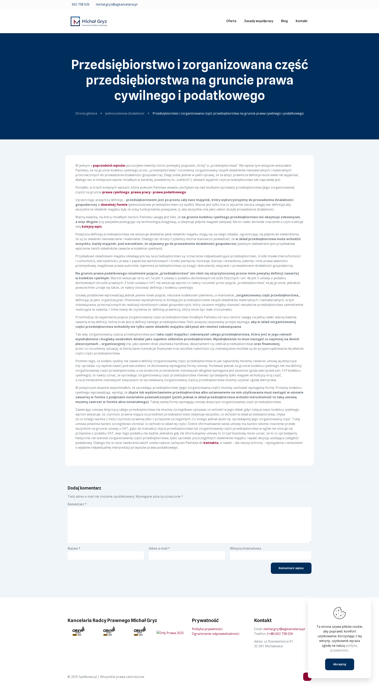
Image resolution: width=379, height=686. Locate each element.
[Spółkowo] (89, 21)
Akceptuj (339, 664)
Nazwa (74, 548)
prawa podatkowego (169, 192)
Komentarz (77, 504)
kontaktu (211, 443)
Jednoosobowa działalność (124, 113)
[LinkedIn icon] (309, 5)
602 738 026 (80, 4)
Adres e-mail (159, 548)
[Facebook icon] (304, 5)
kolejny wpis (92, 226)
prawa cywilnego (115, 192)
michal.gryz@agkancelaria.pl (116, 4)
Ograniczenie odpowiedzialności (215, 633)
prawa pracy (140, 192)
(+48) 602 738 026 (280, 633)
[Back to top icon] (307, 677)
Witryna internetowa (245, 548)
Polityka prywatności (207, 629)
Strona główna (86, 113)
